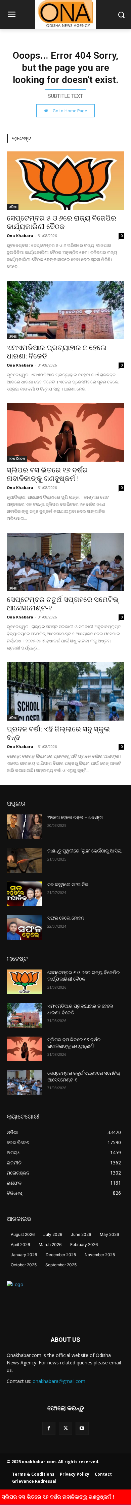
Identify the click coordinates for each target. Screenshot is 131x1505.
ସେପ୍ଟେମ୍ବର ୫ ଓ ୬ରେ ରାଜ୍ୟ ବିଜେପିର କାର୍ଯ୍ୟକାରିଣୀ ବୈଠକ (61, 222)
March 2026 (50, 1244)
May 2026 (109, 1234)
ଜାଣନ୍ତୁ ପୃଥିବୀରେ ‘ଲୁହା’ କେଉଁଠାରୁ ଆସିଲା (84, 850)
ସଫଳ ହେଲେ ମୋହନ (65, 918)
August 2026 (23, 1234)
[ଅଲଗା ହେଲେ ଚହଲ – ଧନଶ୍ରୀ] (24, 826)
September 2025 (61, 1264)
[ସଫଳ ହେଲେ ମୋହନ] (24, 927)
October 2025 (24, 1264)
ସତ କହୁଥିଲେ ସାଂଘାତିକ (67, 884)
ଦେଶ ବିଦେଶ (17, 458)
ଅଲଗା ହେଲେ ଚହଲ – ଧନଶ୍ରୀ (75, 817)
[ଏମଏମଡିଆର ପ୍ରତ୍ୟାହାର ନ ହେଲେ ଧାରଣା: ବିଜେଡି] (65, 310)
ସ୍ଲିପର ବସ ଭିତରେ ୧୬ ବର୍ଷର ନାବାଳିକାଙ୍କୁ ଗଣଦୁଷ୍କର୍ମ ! (47, 474)
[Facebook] (48, 1428)
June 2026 (81, 1234)
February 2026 (84, 1244)
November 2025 (100, 1254)
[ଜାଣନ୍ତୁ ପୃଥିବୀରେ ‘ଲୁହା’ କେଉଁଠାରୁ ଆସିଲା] (24, 860)
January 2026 (24, 1254)
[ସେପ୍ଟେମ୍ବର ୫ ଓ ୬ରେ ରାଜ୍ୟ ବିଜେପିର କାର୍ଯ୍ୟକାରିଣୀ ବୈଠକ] (65, 180)
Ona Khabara (20, 235)
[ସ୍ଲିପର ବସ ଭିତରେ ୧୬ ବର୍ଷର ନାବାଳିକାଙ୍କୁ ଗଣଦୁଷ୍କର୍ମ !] (65, 432)
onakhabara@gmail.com (59, 1381)
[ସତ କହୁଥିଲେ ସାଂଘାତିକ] (24, 893)
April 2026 (20, 1244)
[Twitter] (65, 1428)
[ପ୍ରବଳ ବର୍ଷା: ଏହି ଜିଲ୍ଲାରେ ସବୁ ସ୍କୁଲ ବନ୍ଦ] (65, 691)
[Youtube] (82, 1428)
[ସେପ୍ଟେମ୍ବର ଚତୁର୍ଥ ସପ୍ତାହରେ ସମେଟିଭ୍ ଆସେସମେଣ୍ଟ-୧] (65, 562)
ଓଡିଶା (12, 206)
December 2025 (61, 1254)
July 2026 (52, 1234)
